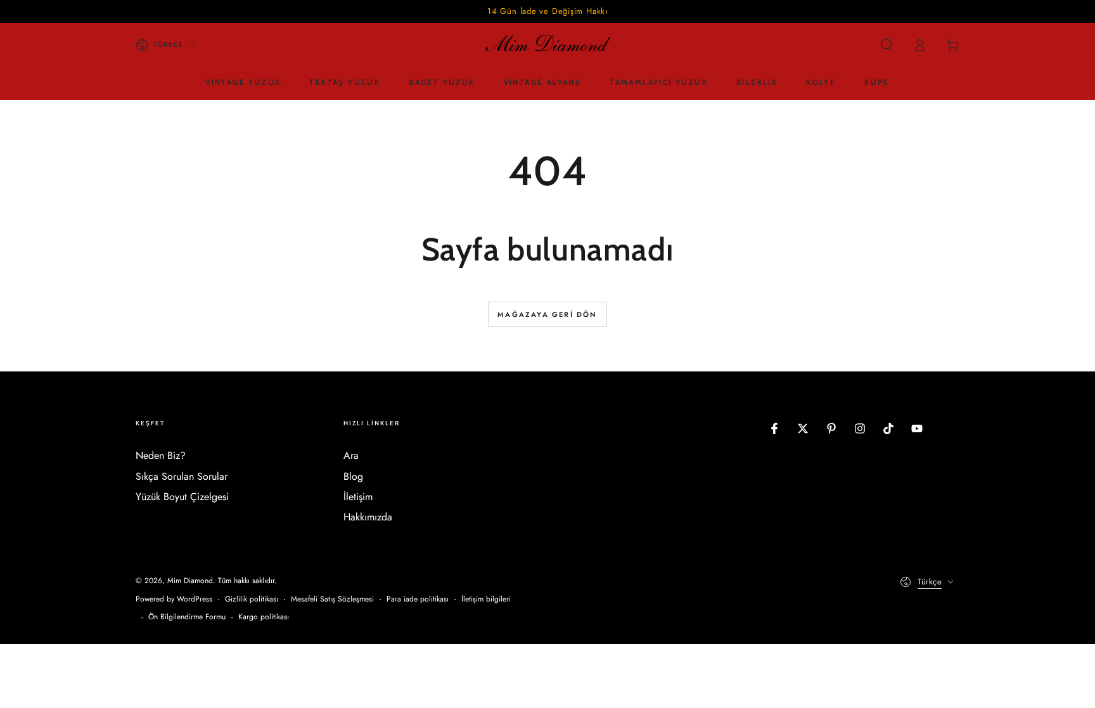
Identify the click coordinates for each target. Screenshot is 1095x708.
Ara (351, 455)
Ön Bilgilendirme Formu (187, 617)
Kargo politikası (263, 617)
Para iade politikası (418, 599)
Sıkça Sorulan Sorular (181, 476)
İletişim (358, 496)
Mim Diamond (190, 580)
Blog (353, 476)
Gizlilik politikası (251, 599)
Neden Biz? (161, 455)
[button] (886, 45)
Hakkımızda (367, 517)
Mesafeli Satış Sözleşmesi (332, 599)
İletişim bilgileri (486, 599)
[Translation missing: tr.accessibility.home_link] (547, 45)
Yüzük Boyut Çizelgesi (182, 496)
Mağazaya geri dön (547, 314)
